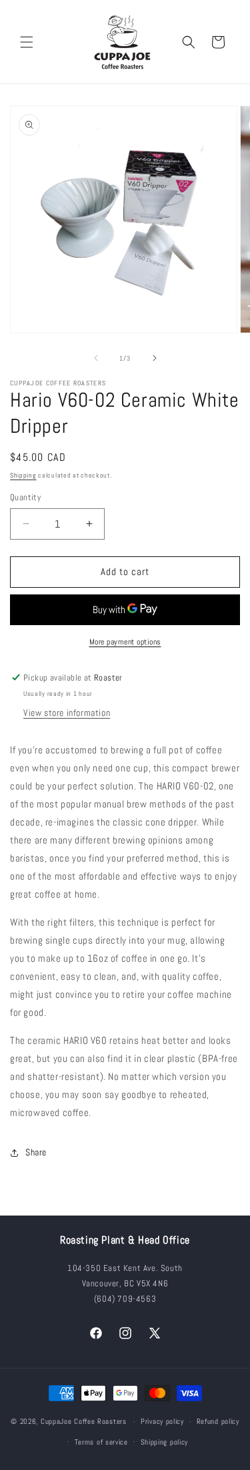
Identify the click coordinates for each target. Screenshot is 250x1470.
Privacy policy (162, 1421)
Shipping (23, 475)
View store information (66, 713)
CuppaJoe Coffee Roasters (84, 1421)
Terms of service (101, 1442)
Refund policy (218, 1421)
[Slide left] (96, 358)
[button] (26, 42)
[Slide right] (154, 358)
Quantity (25, 497)
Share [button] (36, 1152)
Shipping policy (165, 1442)
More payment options (125, 641)
